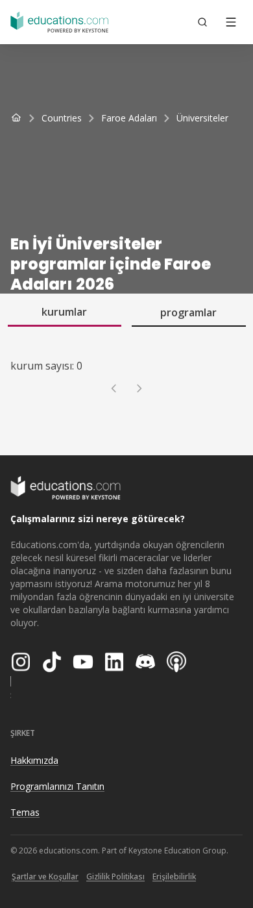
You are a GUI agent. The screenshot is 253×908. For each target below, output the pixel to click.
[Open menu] (231, 22)
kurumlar (64, 312)
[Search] (202, 22)
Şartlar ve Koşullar (45, 876)
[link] (202, 118)
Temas (25, 812)
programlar (188, 312)
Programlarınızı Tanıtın (57, 786)
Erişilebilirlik (174, 876)
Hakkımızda (34, 760)
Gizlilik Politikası (115, 876)
